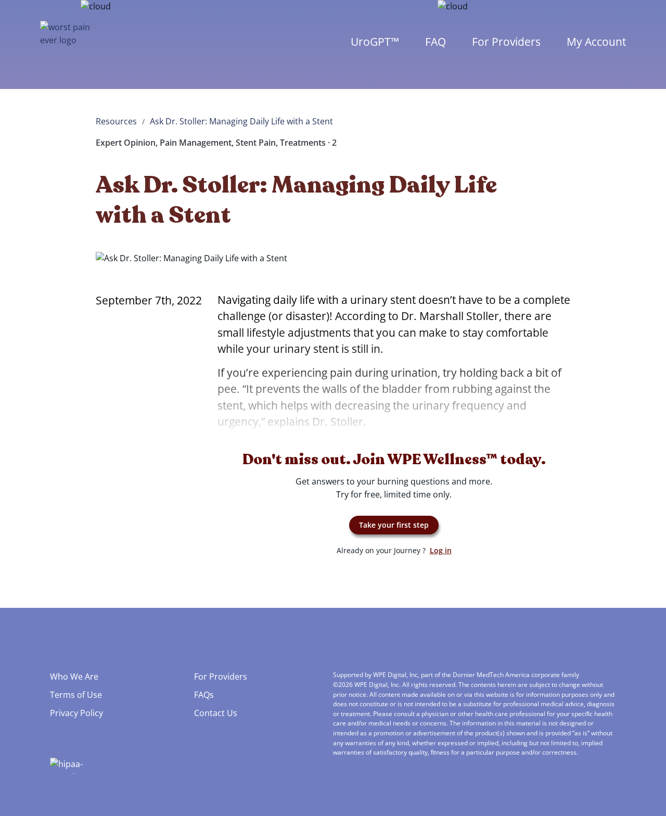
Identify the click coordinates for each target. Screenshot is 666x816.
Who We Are (74, 676)
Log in (441, 550)
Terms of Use (76, 694)
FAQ (435, 41)
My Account (596, 41)
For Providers (506, 41)
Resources (116, 121)
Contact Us (215, 713)
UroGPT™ (375, 41)
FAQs (204, 694)
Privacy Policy (76, 713)
